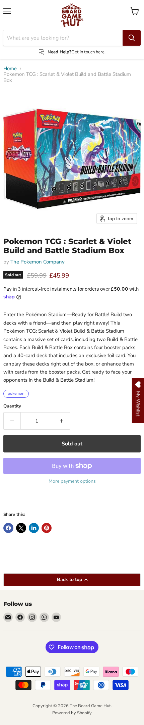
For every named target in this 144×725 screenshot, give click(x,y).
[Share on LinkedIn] (34, 528)
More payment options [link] (72, 481)
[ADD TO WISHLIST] (10, 499)
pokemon (16, 393)
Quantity (12, 406)
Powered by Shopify (72, 713)
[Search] (132, 38)
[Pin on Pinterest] (47, 528)
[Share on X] (21, 528)
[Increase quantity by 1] (61, 421)
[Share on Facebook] (8, 528)
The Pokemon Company (37, 261)
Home (10, 68)
